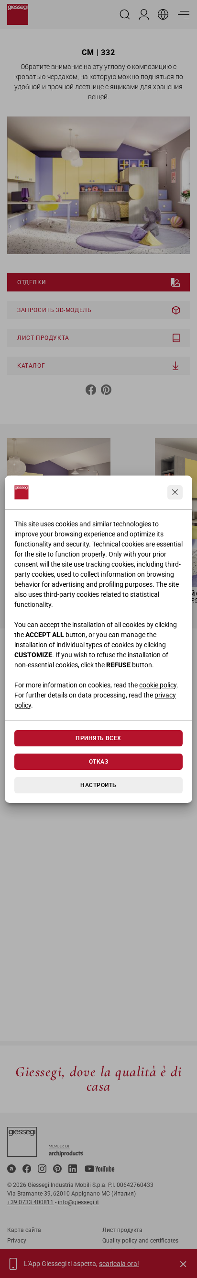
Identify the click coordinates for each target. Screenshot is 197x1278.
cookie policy (157, 685)
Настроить (98, 785)
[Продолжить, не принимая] (175, 492)
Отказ (98, 761)
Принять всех (98, 738)
